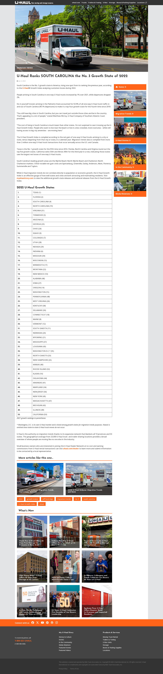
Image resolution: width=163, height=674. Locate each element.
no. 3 (77, 499)
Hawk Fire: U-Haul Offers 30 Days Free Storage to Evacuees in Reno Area (31, 543)
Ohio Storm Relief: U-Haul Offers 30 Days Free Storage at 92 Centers (30, 577)
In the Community (65, 642)
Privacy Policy (63, 669)
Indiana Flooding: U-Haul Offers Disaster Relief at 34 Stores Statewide (63, 543)
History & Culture (65, 637)
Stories (61, 640)
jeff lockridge (48, 499)
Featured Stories (65, 648)
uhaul (42, 504)
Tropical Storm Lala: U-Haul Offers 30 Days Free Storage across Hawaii (96, 543)
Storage (112, 3)
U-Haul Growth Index (27, 504)
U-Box (105, 3)
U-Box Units (107, 642)
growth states (32, 499)
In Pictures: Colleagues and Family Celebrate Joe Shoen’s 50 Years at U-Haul (96, 577)
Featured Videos (65, 650)
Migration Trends (25, 68)
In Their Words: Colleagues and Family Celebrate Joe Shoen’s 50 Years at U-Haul (30, 612)
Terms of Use (74, 669)
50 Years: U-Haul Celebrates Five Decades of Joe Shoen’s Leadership (64, 612)
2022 (21, 499)
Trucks (84, 3)
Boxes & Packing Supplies (126, 3)
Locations (141, 3)
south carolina (89, 499)
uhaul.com (76, 3)
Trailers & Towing (94, 3)
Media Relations (65, 645)
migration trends (64, 499)
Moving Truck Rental (110, 637)
